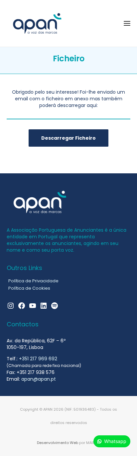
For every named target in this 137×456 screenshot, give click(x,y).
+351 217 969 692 (38, 358)
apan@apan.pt (38, 379)
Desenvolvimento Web (57, 442)
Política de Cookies (29, 288)
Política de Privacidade (33, 281)
